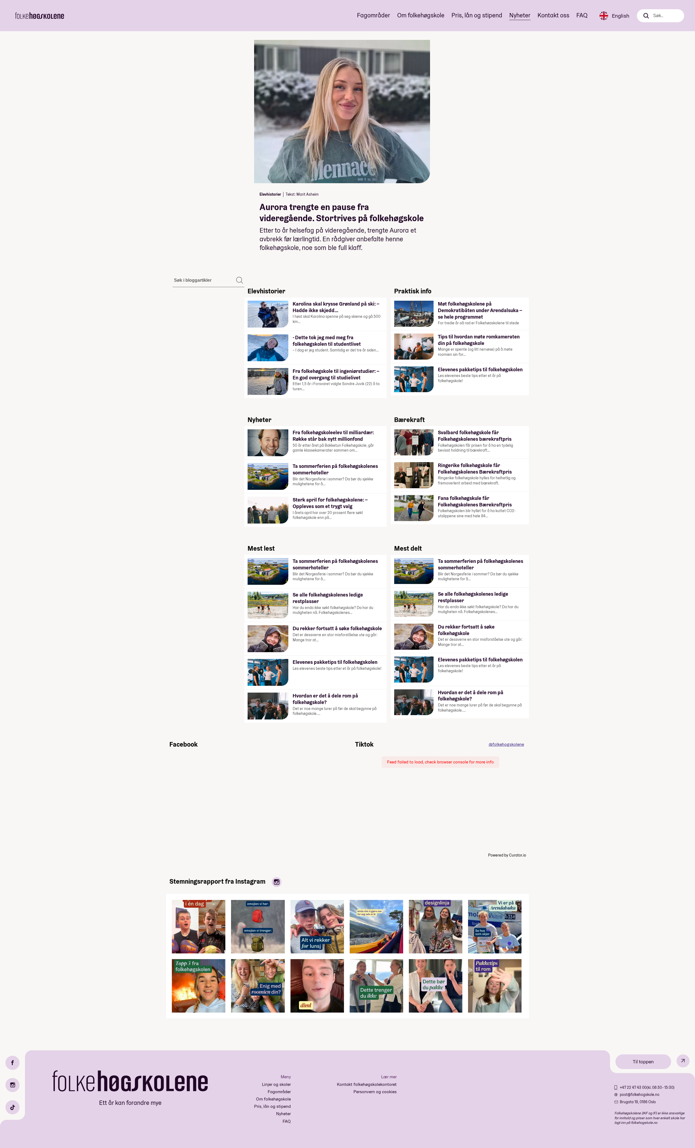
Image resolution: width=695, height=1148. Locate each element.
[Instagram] (12, 1085)
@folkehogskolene (506, 744)
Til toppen (643, 1061)
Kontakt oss (553, 15)
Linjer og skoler (276, 1084)
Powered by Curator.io (507, 855)
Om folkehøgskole (420, 15)
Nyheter (519, 15)
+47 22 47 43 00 (633, 1087)
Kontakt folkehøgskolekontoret (367, 1084)
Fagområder (373, 15)
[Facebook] (12, 1063)
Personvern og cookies (375, 1092)
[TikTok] (12, 1107)
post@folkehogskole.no (639, 1094)
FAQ (581, 15)
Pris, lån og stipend (476, 15)
